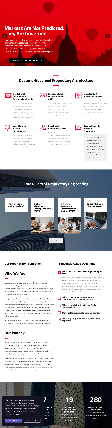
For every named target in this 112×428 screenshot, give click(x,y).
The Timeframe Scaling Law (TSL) (15, 205)
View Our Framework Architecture (25, 60)
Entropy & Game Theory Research (95, 205)
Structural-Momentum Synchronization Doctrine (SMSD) (68, 207)
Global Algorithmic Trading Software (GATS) (42, 207)
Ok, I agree (13, 420)
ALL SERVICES (56, 240)
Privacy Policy (32, 420)
